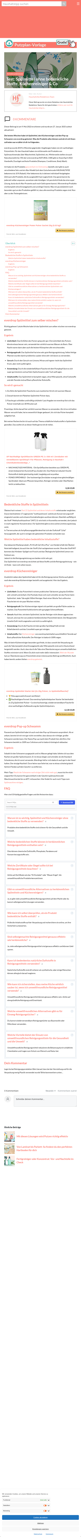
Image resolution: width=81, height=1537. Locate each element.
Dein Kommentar (12, 314)
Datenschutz (38, 1534)
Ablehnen (40, 1523)
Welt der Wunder (67, 652)
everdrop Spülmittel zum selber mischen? (22, 247)
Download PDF (68, 802)
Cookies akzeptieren (40, 1517)
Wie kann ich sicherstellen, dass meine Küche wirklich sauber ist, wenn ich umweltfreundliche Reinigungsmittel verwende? (34, 301)
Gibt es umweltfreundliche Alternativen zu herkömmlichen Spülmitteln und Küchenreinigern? (35, 287)
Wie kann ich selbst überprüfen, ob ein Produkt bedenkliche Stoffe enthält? (35, 292)
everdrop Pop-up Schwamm (16, 267)
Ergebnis (11, 250)
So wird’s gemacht (14, 252)
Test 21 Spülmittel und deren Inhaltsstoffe (39, 510)
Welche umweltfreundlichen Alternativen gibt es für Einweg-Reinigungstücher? (36, 306)
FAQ (7, 272)
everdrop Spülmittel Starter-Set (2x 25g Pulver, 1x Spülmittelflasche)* (37, 691)
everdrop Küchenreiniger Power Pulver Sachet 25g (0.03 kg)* (33, 225)
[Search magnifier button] (63, 3)
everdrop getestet (34, 659)
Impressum (49, 1534)
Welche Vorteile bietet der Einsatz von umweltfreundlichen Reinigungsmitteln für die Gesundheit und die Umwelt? (38, 309)
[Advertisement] (40, 23)
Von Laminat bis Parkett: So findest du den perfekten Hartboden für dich (40, 1148)
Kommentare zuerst (67, 1091)
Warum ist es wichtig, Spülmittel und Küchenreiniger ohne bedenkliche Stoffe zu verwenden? (37, 276)
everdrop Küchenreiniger (15, 261)
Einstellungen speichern (40, 1529)
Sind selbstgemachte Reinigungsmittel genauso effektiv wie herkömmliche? (35, 295)
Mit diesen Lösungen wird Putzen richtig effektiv (40, 1136)
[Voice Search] (53, 802)
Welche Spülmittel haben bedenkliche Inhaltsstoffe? (27, 258)
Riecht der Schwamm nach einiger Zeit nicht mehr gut (35, 772)
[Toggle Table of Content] (72, 243)
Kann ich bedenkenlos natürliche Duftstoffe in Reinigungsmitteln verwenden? (36, 297)
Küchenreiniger (28, 634)
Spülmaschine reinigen (13, 782)
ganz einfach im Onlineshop (36, 167)
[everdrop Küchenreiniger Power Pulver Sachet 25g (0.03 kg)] (40, 210)
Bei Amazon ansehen (66, 230)
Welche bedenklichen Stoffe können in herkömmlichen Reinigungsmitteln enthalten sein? (40, 281)
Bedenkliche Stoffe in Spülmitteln (19, 255)
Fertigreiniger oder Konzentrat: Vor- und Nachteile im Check (40, 1161)
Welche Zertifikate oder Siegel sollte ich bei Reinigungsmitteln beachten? (34, 284)
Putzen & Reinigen (15, 74)
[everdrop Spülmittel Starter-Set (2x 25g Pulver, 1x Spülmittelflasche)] (40, 676)
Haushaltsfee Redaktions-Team (41, 97)
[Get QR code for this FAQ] (45, 821)
